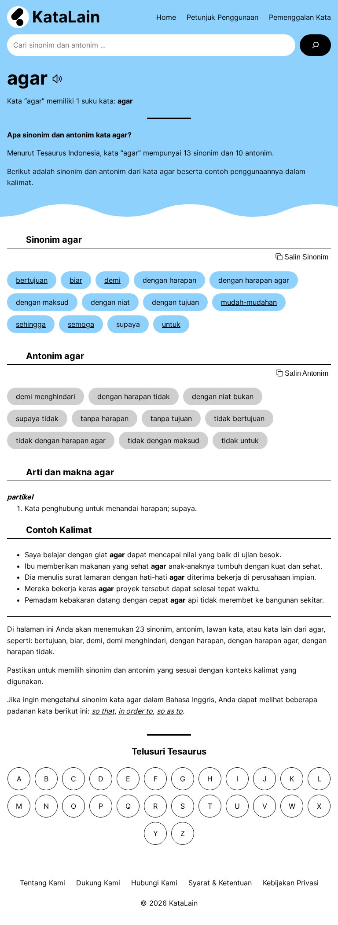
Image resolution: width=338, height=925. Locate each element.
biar (76, 280)
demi (112, 280)
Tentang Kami (42, 882)
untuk (171, 324)
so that (103, 711)
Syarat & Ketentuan (220, 882)
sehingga (31, 324)
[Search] (315, 45)
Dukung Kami (98, 882)
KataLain (66, 16)
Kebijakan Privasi (291, 882)
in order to (135, 711)
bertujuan (32, 280)
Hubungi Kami (154, 882)
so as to (170, 711)
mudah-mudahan (249, 302)
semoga (81, 324)
